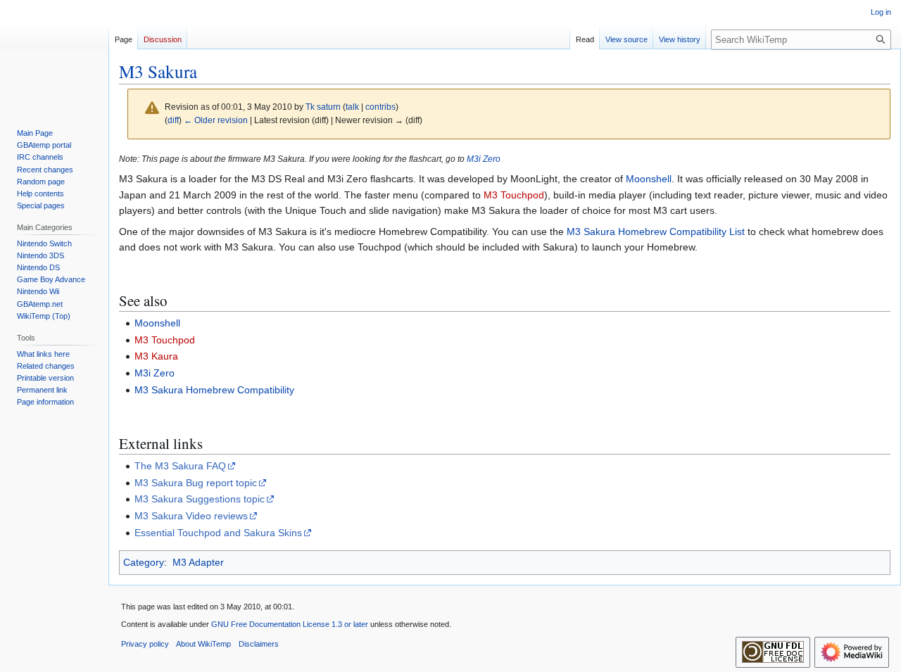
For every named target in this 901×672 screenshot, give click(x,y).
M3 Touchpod (514, 195)
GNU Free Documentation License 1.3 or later (289, 624)
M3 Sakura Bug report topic (195, 482)
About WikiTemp (203, 644)
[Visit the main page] (54, 56)
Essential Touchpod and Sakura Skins (218, 532)
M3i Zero (483, 158)
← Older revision (216, 120)
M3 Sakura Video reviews (191, 515)
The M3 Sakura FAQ (180, 465)
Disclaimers (259, 644)
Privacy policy (145, 644)
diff (173, 120)
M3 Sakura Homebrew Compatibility (214, 389)
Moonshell (649, 178)
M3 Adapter (198, 562)
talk (352, 106)
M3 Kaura (156, 356)
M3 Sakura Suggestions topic (199, 499)
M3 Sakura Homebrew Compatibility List (656, 231)
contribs (380, 106)
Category (143, 562)
